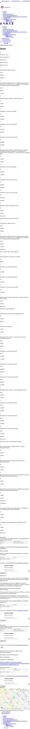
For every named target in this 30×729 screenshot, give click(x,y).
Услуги (4, 12)
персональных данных (22, 547)
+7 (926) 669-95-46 (15, 1)
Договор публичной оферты (22, 663)
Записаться (3, 548)
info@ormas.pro (5, 1)
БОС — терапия (10, 22)
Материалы (6, 15)
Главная (5, 11)
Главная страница (4, 45)
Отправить (3, 686)
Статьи (4, 18)
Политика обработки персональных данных (11, 662)
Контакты (5, 19)
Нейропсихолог (10, 14)
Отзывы (8, 20)
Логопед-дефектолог (11, 19)
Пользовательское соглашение (7, 663)
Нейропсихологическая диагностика (18, 16)
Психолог (8, 18)
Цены (4, 14)
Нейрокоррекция (13, 15)
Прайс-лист (16, 664)
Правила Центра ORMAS (6, 664)
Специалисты (6, 16)
